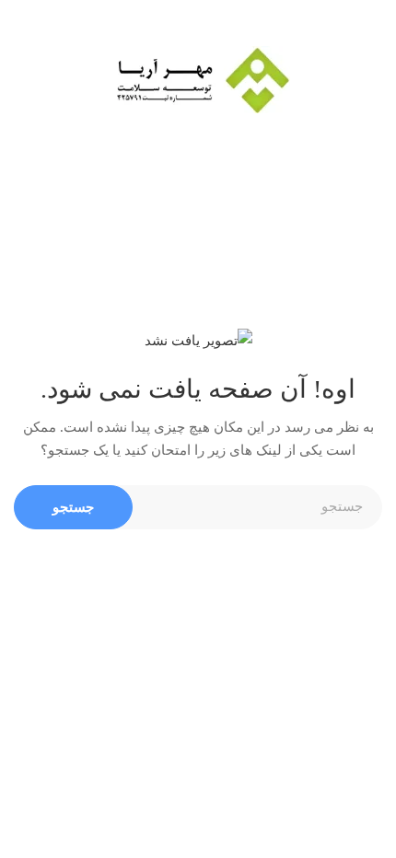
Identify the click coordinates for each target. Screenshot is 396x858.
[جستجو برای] (198, 506)
